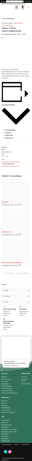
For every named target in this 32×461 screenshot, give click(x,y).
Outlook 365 (9, 135)
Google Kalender (10, 130)
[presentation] (15, 189)
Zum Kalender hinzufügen (8, 105)
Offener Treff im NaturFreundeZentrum (11, 161)
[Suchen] (23, 1)
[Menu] (28, 7)
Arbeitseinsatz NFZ (6, 231)
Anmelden (28, 1)
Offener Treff (16, 166)
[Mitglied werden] (23, 7)
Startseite (3, 1)
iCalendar (8, 132)
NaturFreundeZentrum (7, 166)
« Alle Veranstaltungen (8, 18)
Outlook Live (9, 138)
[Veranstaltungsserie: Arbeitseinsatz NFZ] (20, 234)
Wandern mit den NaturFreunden (22, 273)
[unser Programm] (16, 7)
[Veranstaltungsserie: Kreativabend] (20, 204)
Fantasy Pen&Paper (10, 273)
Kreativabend (5, 202)
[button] (16, 290)
